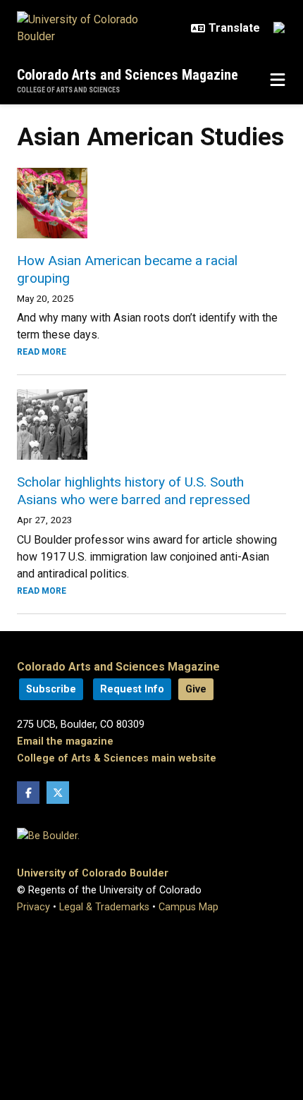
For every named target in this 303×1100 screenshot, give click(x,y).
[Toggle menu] (277, 80)
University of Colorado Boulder (92, 873)
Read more (41, 352)
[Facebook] (28, 792)
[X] (58, 792)
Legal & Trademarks (104, 907)
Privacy (33, 907)
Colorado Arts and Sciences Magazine (127, 74)
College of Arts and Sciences (68, 90)
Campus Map (188, 907)
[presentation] (151, 203)
